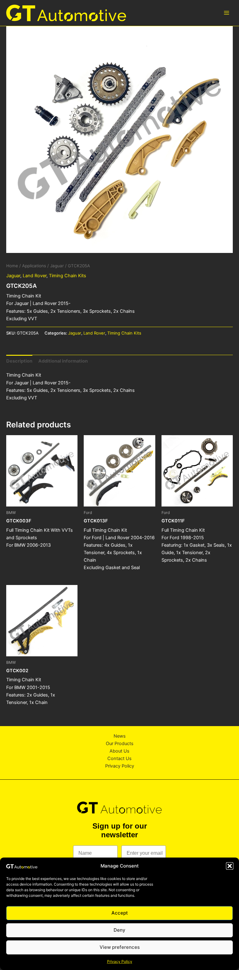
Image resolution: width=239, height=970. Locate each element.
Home (12, 265)
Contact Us (119, 758)
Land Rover (34, 275)
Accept (119, 913)
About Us (119, 751)
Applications (34, 265)
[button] (230, 866)
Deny (119, 930)
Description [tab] (19, 361)
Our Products (120, 743)
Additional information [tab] (63, 361)
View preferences (120, 947)
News (120, 736)
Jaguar (57, 265)
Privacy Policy (119, 961)
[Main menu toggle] (226, 13)
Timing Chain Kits (67, 275)
